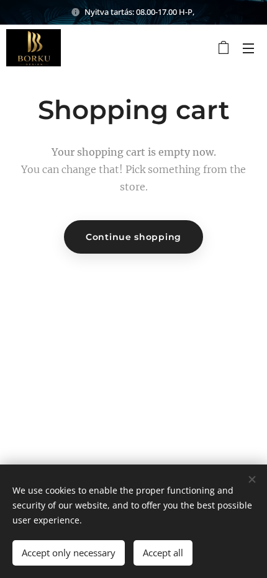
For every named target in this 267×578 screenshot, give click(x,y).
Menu (248, 47)
